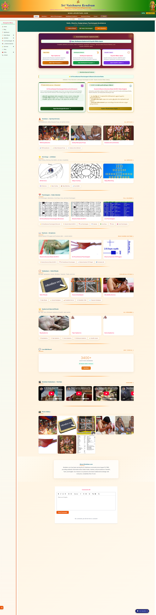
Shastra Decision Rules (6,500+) (48, 262)
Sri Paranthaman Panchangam (67, 262)
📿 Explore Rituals (71, 28)
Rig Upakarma (44, 338)
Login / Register (150, 13)
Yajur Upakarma (55, 338)
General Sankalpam (55, 300)
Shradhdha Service (69, 300)
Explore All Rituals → (127, 274)
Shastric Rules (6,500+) (69, 224)
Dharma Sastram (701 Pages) (85, 262)
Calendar (94, 224)
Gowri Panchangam (122, 224)
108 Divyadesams (45, 148)
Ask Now (86, 368)
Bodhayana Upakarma (80, 338)
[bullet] (71, 494)
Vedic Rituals (43, 300)
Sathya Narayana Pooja (59, 148)
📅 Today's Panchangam (86, 28)
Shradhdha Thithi (81, 300)
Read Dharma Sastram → (126, 236)
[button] (77, 494)
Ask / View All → (129, 350)
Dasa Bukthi (76, 186)
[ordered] (69, 494)
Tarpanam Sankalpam (95, 300)
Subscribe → (130, 382)
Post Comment (62, 512)
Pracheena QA (100, 262)
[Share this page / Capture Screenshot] (1, 607)
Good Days (103, 224)
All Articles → (129, 122)
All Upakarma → (129, 312)
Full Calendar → (128, 198)
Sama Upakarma (66, 338)
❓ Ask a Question (101, 28)
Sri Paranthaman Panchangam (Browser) (50, 224)
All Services (43, 186)
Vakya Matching (65, 186)
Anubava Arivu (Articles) (74, 148)
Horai (112, 224)
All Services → (129, 160)
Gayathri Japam (93, 338)
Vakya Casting (54, 186)
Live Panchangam (83, 224)
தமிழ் (143, 13)
